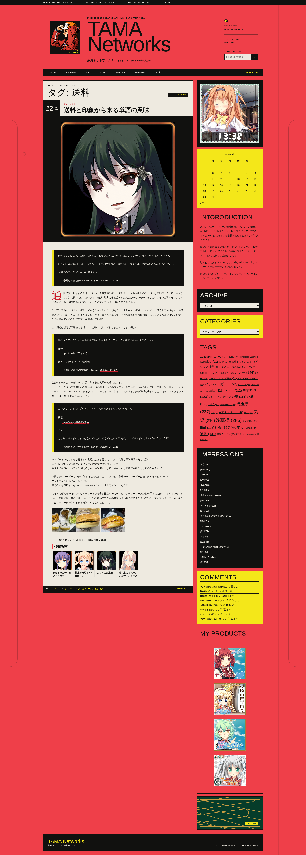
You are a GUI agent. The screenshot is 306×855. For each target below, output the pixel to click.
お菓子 (238, 361)
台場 (239, 396)
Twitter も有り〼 (215, 278)
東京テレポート (231, 412)
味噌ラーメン (228, 404)
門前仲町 (251, 434)
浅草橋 (229, 420)
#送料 (87, 272)
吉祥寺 (213, 404)
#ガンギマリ (139, 438)
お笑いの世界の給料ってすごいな (215, 547)
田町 (207, 427)
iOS (221, 357)
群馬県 (251, 428)
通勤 (208, 434)
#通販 (94, 272)
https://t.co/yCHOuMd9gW (75, 422)
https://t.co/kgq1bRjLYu (158, 438)
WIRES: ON (252, 72)
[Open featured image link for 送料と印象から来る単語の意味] (117, 179)
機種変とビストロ (207, 591)
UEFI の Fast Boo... (209, 557)
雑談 (74, 104)
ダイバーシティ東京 (223, 378)
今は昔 (158, 72)
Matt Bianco (56, 589)
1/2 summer (208, 357)
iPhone (232, 356)
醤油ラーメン (226, 434)
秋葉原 (238, 427)
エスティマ (213, 372)
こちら (233, 255)
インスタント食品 (230, 367)
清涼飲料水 (250, 421)
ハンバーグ (244, 385)
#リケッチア (74, 361)
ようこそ (52, 72)
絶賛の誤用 (205, 485)
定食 (214, 413)
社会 (222, 427)
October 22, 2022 (109, 370)
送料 (101, 589)
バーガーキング (72, 476)
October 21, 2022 (109, 280)
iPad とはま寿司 (207, 610)
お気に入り (120, 72)
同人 (88, 72)
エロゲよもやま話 (208, 506)
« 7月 (202, 203)
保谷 (96, 589)
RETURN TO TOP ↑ (250, 845)
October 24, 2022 (109, 446)
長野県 (240, 434)
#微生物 (85, 361)
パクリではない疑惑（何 (210, 619)
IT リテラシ (205, 537)
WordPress (225, 362)
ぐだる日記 (71, 72)
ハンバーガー (68, 589)
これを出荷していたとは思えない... (216, 516)
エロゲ (102, 72)
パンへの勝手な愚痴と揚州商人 (213, 587)
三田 (216, 390)
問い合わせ (140, 72)
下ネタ (90, 589)
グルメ (66, 104)
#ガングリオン (124, 438)
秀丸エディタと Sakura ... (212, 495)
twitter (211, 361)
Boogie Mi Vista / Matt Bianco (91, 539)
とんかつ (249, 362)
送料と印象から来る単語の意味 (106, 110)
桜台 (248, 412)
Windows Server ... (209, 526)
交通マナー (215, 397)
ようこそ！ (205, 464)
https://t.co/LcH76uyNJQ (74, 353)
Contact (204, 475)
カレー (244, 372)
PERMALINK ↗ (183, 589)
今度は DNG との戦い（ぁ (211, 600)
